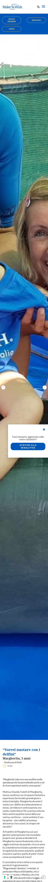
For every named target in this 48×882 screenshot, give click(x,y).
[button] (38, 7)
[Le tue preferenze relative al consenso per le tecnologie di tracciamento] (4, 877)
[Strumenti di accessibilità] (11, 877)
